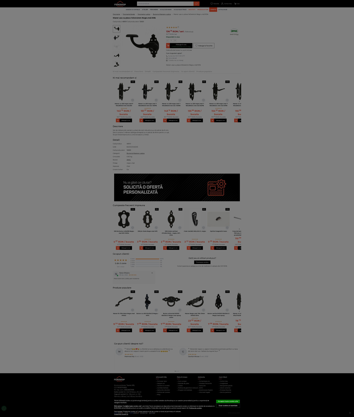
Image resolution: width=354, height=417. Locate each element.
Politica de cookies (195, 408)
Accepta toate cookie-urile (228, 401)
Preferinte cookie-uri (121, 414)
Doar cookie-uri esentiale (228, 405)
